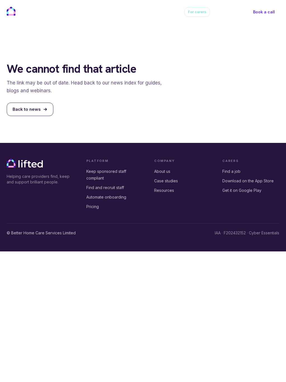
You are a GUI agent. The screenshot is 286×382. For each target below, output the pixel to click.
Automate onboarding (106, 197)
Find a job (231, 171)
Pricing (99, 12)
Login (240, 12)
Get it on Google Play (241, 190)
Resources (169, 12)
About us (118, 12)
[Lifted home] (25, 11)
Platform (76, 12)
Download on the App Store (248, 180)
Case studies (143, 12)
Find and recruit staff (105, 187)
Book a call (264, 12)
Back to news (27, 109)
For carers (197, 12)
